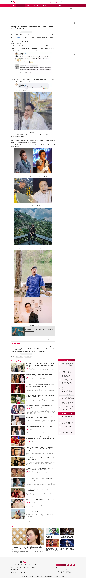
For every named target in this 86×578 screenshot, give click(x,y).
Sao (18, 23)
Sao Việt (26, 327)
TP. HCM (57, 571)
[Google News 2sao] (26, 32)
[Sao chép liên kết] (19, 32)
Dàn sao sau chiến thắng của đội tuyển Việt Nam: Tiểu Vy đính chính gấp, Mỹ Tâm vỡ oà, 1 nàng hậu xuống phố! (40, 438)
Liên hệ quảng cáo (61, 565)
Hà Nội (57, 567)
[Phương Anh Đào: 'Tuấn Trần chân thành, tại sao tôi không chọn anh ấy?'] (28, 536)
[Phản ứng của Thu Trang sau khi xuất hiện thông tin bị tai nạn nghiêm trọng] (18, 514)
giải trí (67, 427)
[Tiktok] (74, 565)
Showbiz (20, 5)
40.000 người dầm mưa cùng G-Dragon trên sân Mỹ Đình (67, 549)
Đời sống (36, 5)
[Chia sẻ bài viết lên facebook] (12, 32)
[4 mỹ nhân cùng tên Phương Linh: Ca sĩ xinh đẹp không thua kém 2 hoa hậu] (18, 378)
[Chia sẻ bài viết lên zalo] (14, 32)
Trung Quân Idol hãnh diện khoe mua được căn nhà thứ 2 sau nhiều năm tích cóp (31, 346)
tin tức (68, 416)
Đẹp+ (28, 5)
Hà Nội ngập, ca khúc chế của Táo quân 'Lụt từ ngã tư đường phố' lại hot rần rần (52, 549)
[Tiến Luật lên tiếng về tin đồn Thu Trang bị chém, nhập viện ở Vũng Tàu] (18, 430)
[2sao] (13, 5)
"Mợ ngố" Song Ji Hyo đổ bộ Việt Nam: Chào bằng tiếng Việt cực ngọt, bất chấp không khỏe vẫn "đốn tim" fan (39, 449)
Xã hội (44, 5)
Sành (60, 5)
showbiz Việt (45, 248)
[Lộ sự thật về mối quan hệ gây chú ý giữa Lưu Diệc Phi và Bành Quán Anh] (18, 461)
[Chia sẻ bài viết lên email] (16, 32)
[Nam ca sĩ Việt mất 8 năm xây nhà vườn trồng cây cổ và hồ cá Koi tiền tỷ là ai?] (18, 399)
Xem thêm (33, 520)
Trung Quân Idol (18, 37)
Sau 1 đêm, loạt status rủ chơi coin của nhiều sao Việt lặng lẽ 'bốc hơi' (28, 351)
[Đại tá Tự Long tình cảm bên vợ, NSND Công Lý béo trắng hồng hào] (18, 493)
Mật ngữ (52, 5)
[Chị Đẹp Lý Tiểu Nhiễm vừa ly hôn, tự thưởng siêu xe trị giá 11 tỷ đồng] (18, 482)
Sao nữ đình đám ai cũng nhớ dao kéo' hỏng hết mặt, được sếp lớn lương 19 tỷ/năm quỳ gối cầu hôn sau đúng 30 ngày (40, 365)
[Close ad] (71, 8)
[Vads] (71, 21)
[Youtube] (71, 565)
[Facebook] (68, 565)
